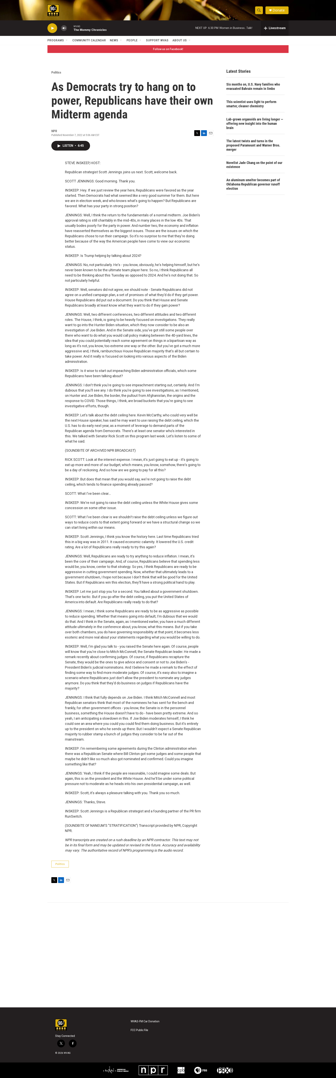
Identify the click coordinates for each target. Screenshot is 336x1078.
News (114, 40)
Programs (55, 40)
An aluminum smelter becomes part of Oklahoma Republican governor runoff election (253, 184)
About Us (179, 40)
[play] (52, 28)
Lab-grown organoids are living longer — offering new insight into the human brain (254, 123)
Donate (279, 10)
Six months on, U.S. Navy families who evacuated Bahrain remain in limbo (253, 86)
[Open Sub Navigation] (66, 40)
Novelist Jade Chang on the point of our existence (254, 165)
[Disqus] (168, 954)
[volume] (64, 28)
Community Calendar (89, 40)
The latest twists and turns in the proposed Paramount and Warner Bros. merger (253, 145)
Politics (56, 72)
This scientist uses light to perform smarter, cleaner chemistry (251, 104)
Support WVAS (157, 40)
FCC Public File (139, 1030)
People (132, 40)
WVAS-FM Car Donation (145, 1021)
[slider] (70, 28)
